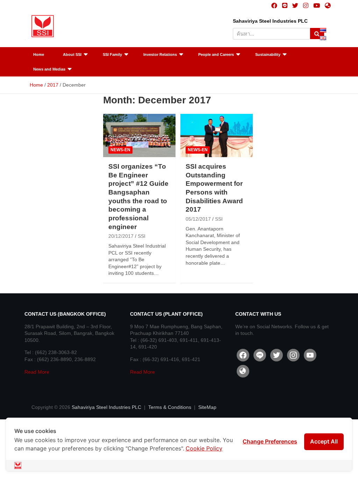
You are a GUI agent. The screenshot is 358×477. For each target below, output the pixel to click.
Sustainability (267, 54)
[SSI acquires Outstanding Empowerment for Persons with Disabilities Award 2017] (216, 135)
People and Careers (216, 54)
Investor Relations (160, 54)
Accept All (324, 441)
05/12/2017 (198, 219)
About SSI (72, 54)
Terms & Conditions (169, 407)
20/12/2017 (121, 236)
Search (317, 33)
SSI (141, 236)
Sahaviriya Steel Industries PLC (106, 407)
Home (38, 54)
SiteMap (207, 407)
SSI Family (112, 54)
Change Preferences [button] (270, 441)
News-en (120, 149)
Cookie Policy (204, 448)
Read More (36, 372)
